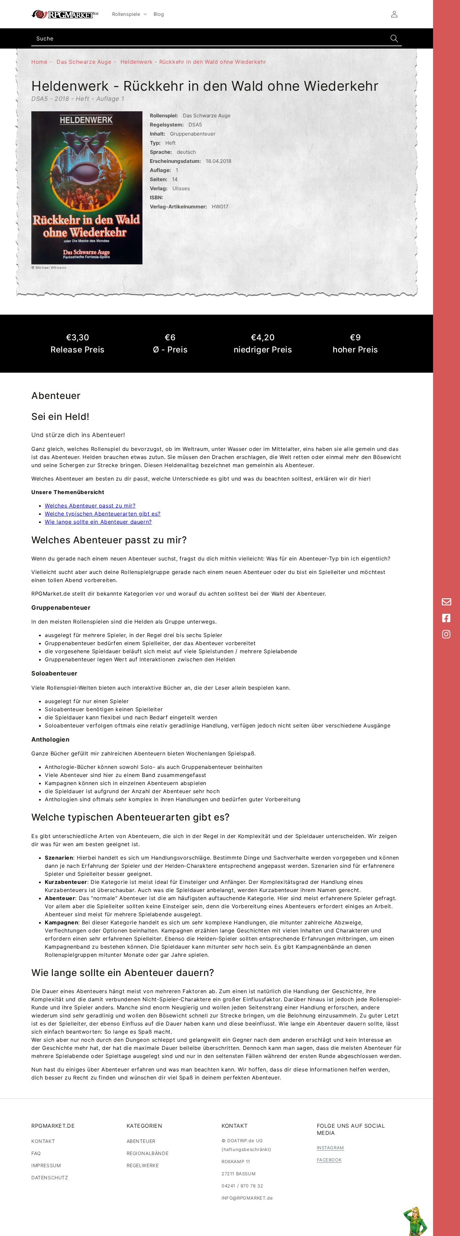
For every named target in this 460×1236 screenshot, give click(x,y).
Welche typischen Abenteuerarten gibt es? (103, 513)
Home (39, 61)
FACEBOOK (329, 1159)
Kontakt (43, 1141)
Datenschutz (49, 1177)
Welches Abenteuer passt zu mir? (90, 505)
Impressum (46, 1165)
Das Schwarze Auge (84, 61)
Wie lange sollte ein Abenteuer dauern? (98, 521)
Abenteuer (141, 1141)
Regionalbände (148, 1153)
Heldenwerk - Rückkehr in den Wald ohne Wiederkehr (193, 61)
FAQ (36, 1153)
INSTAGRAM (330, 1147)
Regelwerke (143, 1165)
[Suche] (394, 38)
